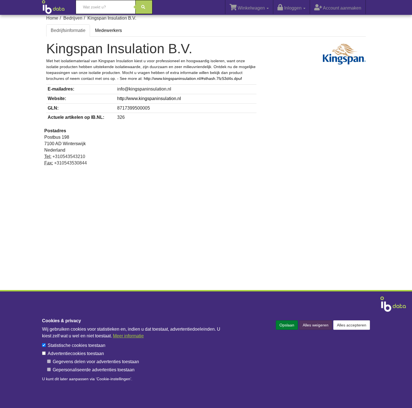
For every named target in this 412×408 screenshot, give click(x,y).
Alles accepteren (351, 325)
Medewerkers (108, 30)
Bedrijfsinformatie (68, 30)
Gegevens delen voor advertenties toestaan (96, 361)
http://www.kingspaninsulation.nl (149, 98)
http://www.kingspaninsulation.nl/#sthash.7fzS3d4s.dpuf (193, 78)
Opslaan (286, 325)
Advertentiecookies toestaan (76, 353)
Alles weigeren (315, 325)
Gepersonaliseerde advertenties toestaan (94, 369)
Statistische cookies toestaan (76, 345)
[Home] (56, 7)
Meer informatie (128, 335)
